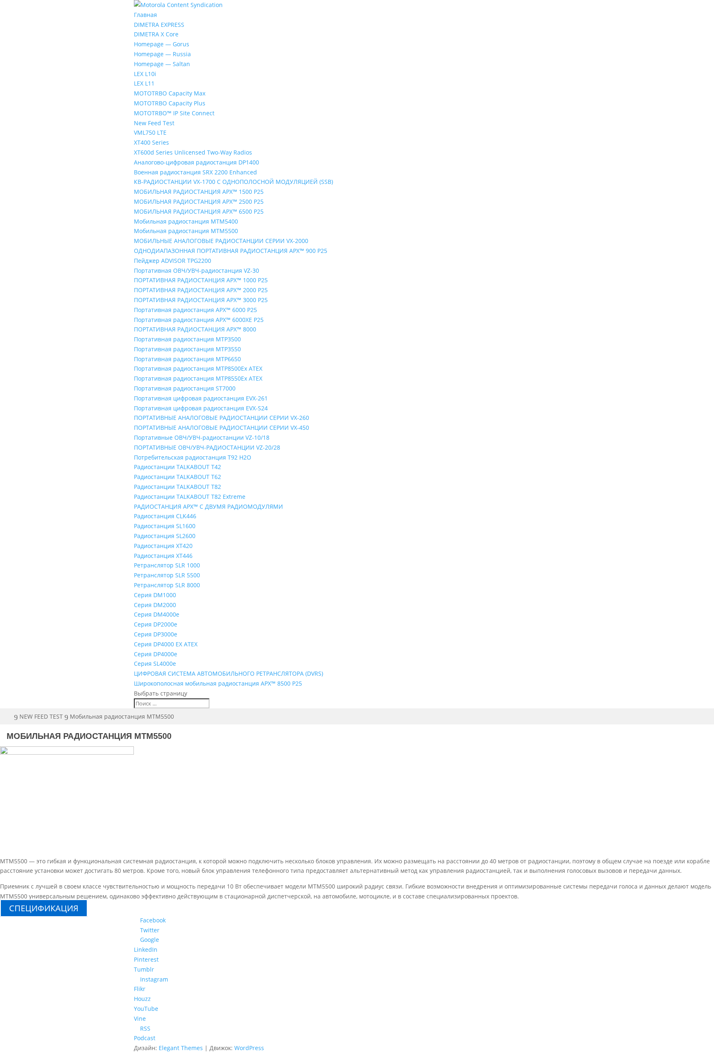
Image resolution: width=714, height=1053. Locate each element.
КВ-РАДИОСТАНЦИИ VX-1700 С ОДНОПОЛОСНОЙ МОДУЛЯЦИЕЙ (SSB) (233, 182)
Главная (145, 15)
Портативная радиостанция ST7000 (185, 388)
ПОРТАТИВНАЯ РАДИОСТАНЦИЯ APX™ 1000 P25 (201, 280)
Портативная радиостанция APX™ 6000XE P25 (199, 320)
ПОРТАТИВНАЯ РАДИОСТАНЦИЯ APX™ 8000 (195, 329)
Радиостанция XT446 (163, 556)
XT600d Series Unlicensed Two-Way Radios (193, 152)
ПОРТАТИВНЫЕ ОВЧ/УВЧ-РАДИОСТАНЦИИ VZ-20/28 (207, 447)
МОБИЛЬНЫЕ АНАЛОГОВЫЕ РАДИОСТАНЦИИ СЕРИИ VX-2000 (221, 241)
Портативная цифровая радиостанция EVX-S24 (201, 408)
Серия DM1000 (155, 595)
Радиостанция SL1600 (164, 526)
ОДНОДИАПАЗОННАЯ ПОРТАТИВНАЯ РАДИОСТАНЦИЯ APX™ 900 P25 (230, 251)
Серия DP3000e (155, 634)
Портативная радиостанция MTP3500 (187, 339)
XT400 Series (151, 142)
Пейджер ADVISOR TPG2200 (172, 260)
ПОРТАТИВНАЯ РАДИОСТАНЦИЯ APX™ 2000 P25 (201, 290)
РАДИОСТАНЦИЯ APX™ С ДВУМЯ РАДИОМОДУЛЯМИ (208, 506)
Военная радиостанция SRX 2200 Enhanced (195, 172)
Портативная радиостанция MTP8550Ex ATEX (198, 378)
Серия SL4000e (155, 663)
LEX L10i (145, 74)
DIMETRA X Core (156, 34)
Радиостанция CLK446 (165, 516)
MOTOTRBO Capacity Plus (169, 103)
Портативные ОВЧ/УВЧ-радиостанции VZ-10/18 (201, 437)
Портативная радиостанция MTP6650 (187, 359)
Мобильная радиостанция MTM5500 (186, 231)
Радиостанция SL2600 (164, 536)
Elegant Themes (181, 1048)
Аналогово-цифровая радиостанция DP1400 (196, 162)
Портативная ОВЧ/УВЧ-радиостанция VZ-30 (196, 270)
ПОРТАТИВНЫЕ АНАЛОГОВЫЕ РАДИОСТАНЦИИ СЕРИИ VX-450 (221, 427)
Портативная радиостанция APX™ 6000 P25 (195, 310)
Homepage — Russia (162, 54)
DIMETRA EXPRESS (159, 25)
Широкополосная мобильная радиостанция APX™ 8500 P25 (218, 683)
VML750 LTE (150, 132)
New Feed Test (154, 123)
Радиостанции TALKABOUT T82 (177, 487)
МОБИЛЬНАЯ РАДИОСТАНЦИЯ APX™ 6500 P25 (199, 211)
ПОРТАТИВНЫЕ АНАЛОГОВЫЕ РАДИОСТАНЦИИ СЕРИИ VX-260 (221, 418)
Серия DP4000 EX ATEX (166, 644)
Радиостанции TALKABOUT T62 (177, 477)
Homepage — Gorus (161, 44)
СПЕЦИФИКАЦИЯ (44, 908)
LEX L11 (144, 83)
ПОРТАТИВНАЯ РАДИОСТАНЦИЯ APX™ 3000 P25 (201, 300)
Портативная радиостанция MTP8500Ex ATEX (198, 368)
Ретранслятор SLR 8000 (167, 585)
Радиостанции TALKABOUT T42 (177, 467)
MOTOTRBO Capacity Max (169, 93)
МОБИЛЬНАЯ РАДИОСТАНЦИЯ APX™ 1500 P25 (199, 191)
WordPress (249, 1048)
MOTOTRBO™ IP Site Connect (174, 113)
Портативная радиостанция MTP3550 (187, 349)
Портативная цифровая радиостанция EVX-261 (201, 398)
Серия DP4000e (155, 654)
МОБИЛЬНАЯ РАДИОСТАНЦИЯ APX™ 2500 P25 (199, 201)
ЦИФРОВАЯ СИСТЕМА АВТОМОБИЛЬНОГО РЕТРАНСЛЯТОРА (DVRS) (228, 673)
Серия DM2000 (155, 605)
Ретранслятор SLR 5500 (167, 575)
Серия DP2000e (155, 624)
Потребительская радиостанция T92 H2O (192, 457)
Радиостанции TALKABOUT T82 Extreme (189, 496)
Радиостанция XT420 (163, 546)
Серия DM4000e (156, 614)
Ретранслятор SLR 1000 (167, 565)
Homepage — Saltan (162, 64)
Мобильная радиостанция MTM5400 (186, 221)
